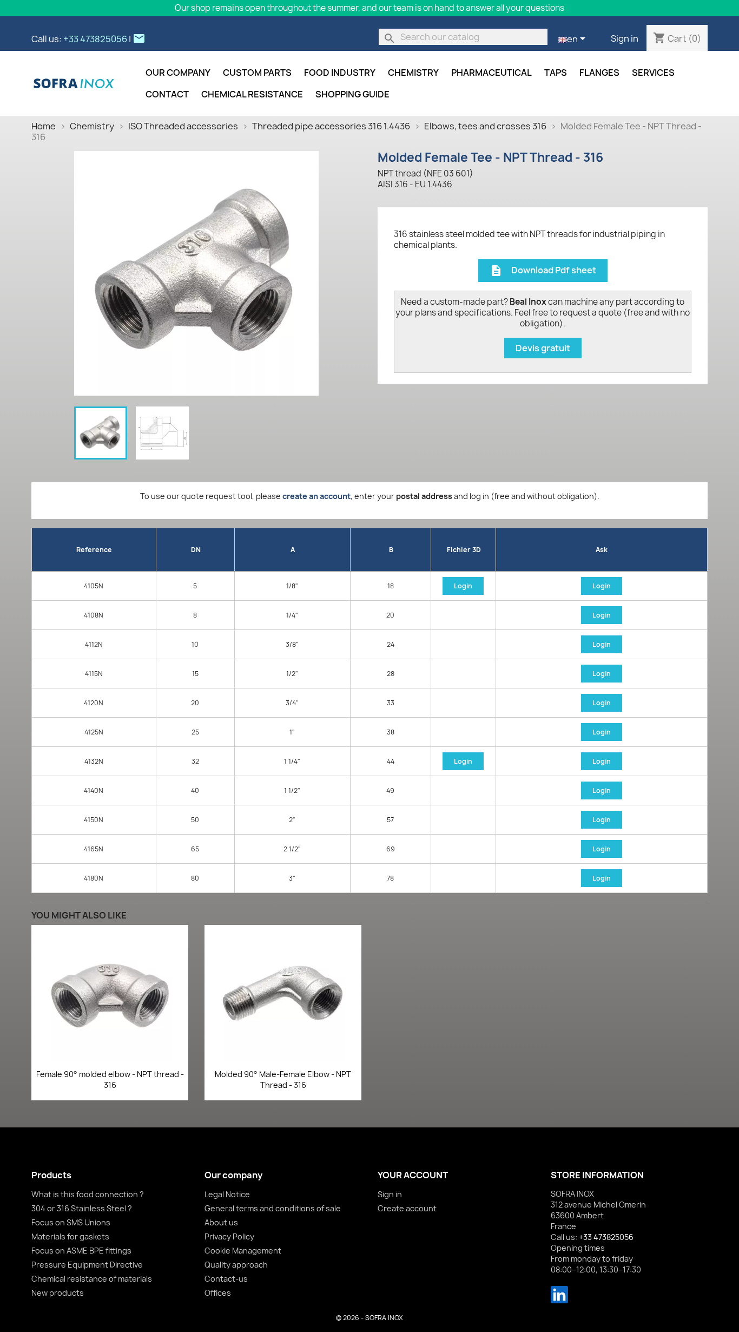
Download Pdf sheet (543, 271)
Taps (555, 72)
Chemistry (413, 72)
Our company (178, 72)
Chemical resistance (252, 94)
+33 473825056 (95, 39)
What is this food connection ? (87, 1194)
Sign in (624, 38)
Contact (167, 94)
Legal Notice (227, 1194)
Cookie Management (242, 1250)
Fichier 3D (464, 549)
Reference (94, 549)
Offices (217, 1293)
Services (653, 72)
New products (57, 1293)
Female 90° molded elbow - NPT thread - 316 (110, 1079)
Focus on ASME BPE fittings (81, 1250)
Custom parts (257, 72)
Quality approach (236, 1264)
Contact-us (226, 1279)
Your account (413, 1175)
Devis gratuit (543, 348)
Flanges (599, 72)
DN (196, 549)
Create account (407, 1208)
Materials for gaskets (70, 1236)
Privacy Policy (229, 1236)
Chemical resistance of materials (91, 1279)
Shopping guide (352, 94)
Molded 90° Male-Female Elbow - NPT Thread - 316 (283, 1079)
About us (221, 1222)
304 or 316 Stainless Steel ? (81, 1208)
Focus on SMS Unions (70, 1222)
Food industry (339, 72)
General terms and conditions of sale (272, 1208)
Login (463, 585)
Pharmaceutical (491, 72)
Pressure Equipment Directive (87, 1264)
